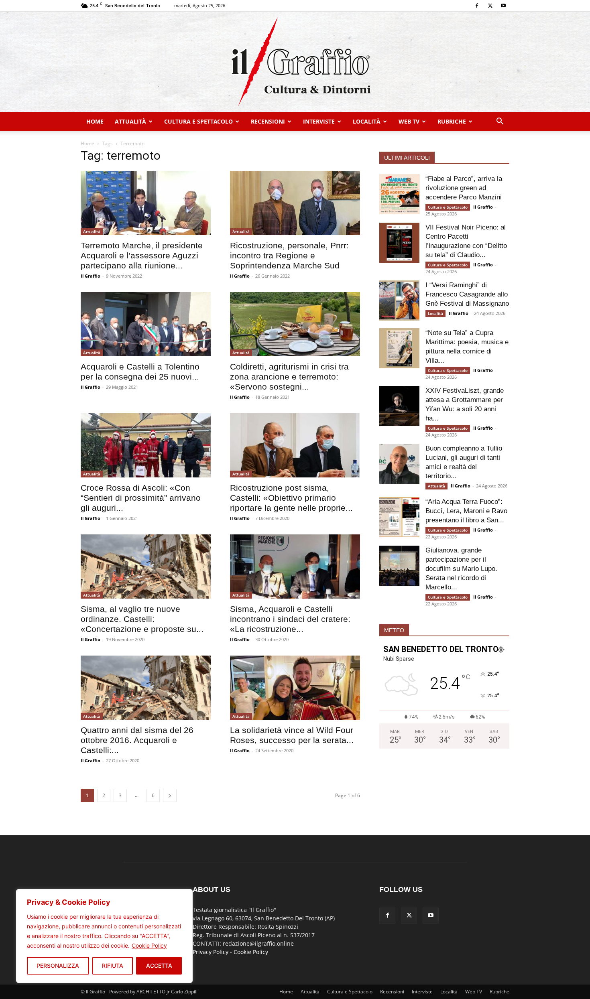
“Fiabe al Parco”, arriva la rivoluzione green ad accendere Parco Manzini (463, 188)
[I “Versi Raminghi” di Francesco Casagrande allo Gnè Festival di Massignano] (399, 300)
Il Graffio (90, 276)
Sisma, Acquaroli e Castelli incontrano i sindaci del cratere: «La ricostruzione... (290, 619)
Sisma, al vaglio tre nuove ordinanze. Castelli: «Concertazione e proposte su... (142, 619)
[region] (104, 936)
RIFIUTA (112, 965)
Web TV (409, 121)
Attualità (130, 121)
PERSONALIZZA (58, 965)
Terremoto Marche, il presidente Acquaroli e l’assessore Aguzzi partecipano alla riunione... (142, 255)
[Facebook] (477, 5)
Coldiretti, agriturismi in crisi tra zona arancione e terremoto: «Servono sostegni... (289, 376)
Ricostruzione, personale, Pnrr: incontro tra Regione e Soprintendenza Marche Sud (289, 255)
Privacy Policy (210, 952)
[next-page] (170, 795)
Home (95, 121)
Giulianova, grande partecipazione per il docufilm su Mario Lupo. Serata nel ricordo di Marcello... (461, 568)
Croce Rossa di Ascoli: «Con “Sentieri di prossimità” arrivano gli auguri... (141, 497)
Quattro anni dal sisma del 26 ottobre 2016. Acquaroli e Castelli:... (137, 740)
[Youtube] (503, 5)
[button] (499, 122)
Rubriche (451, 121)
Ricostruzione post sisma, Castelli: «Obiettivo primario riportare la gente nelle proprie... (291, 497)
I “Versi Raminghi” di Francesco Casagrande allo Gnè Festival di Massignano (467, 294)
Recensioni (268, 121)
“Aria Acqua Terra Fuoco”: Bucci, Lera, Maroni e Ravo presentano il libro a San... (466, 511)
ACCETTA (159, 965)
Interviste (319, 121)
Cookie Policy (149, 945)
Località (366, 121)
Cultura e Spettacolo (198, 121)
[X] (490, 5)
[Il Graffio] (295, 62)
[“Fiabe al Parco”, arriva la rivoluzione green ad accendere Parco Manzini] (399, 194)
